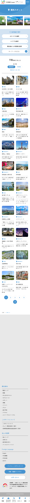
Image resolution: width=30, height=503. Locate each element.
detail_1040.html (8, 129)
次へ (15, 302)
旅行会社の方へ (7, 442)
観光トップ (5, 390)
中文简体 (5, 458)
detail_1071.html (8, 259)
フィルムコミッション (8, 444)
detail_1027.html (22, 107)
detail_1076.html (8, 193)
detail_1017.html (8, 216)
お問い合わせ (15, 477)
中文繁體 (5, 455)
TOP (3, 312)
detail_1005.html (22, 193)
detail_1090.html (22, 129)
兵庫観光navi (8, 2)
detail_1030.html (8, 170)
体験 (4, 402)
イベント (5, 405)
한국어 (4, 460)
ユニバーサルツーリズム (9, 415)
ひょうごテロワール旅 (19, 2)
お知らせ (5, 439)
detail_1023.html (22, 259)
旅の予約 (5, 410)
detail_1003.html (22, 216)
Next (27, 21)
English (4, 453)
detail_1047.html (8, 86)
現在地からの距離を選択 (14, 46)
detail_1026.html (8, 150)
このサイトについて (8, 423)
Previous (3, 21)
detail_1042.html (8, 238)
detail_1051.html (8, 107)
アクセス (5, 412)
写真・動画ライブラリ (15, 472)
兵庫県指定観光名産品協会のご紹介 (12, 428)
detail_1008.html (22, 150)
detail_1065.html (22, 170)
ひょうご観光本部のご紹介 (9, 426)
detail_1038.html (22, 282)
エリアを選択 (14, 41)
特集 (4, 393)
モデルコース (6, 398)
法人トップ (5, 437)
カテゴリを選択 (14, 36)
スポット (5, 400)
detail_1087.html (22, 86)
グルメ (4, 407)
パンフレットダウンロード (15, 466)
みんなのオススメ (7, 395)
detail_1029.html (22, 238)
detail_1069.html (8, 282)
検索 (26, 51)
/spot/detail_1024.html (15, 20)
